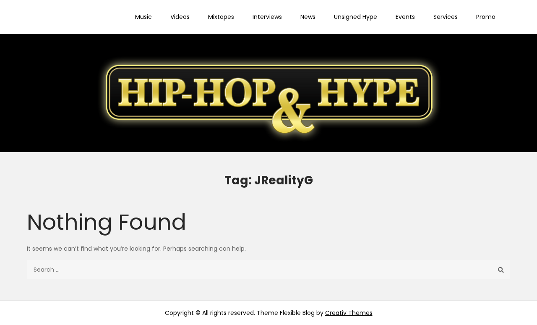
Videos (180, 17)
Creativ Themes (349, 313)
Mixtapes (221, 17)
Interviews (267, 17)
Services (445, 17)
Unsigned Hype (355, 17)
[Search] (500, 269)
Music (143, 17)
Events (405, 17)
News (307, 17)
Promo (485, 17)
